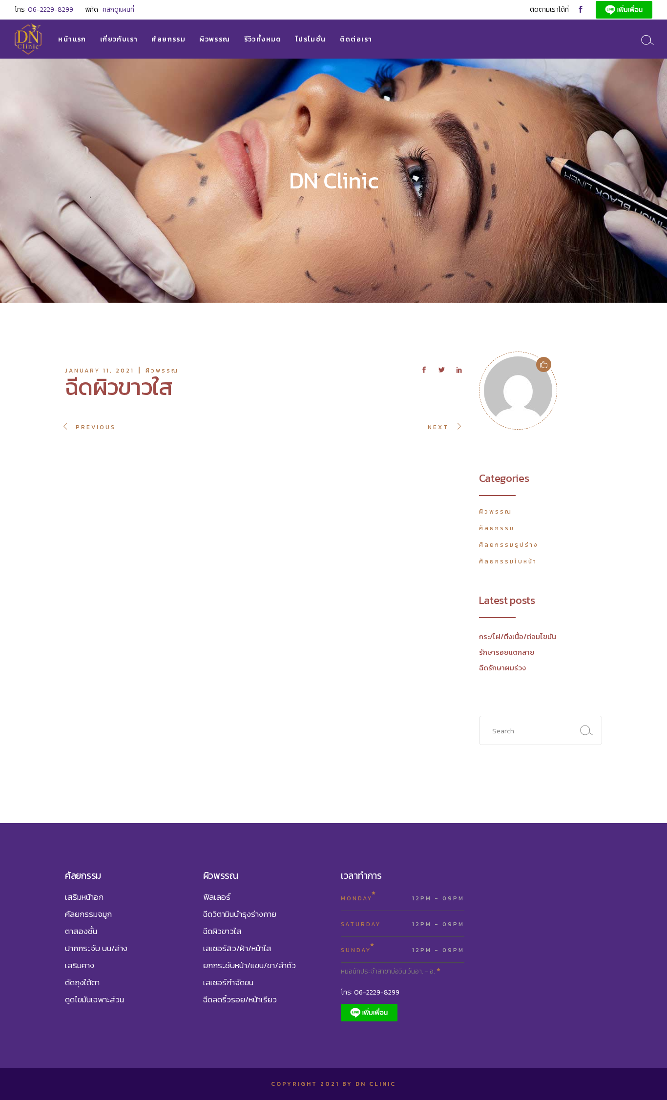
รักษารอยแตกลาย (507, 652)
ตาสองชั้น (81, 931)
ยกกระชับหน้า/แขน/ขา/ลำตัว (249, 965)
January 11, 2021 (99, 370)
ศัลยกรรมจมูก (88, 914)
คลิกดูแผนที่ (118, 9)
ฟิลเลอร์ (216, 897)
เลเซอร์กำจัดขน (228, 982)
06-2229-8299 (50, 9)
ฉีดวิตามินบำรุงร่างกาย (239, 914)
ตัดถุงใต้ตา (82, 982)
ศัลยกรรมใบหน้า (508, 561)
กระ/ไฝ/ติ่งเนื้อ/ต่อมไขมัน (517, 636)
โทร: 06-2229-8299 (370, 992)
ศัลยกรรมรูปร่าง (509, 544)
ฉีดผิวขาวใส (222, 931)
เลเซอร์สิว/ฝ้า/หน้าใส (237, 948)
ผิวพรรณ (162, 370)
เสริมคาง (79, 965)
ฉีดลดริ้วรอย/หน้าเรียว (240, 999)
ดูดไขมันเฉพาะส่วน (94, 999)
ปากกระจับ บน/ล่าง (96, 948)
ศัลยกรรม (497, 528)
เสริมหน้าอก (84, 897)
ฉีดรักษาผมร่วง (502, 667)
